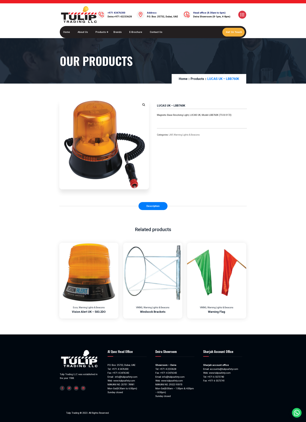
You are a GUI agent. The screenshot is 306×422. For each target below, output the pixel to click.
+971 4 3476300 (120, 369)
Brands (117, 32)
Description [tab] (153, 206)
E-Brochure (135, 32)
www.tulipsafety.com (124, 380)
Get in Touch (234, 31)
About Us (83, 32)
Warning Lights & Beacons (187, 134)
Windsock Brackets (152, 311)
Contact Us (156, 32)
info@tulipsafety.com (125, 376)
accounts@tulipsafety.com (223, 369)
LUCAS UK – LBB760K (171, 105)
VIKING (139, 307)
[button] (144, 105)
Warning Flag (216, 311)
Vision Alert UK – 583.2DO (89, 311)
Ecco (75, 307)
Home (66, 32)
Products (100, 32)
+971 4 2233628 (168, 369)
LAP (171, 134)
